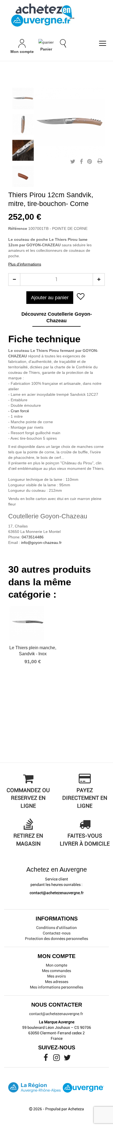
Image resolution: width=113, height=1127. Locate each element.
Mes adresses (56, 981)
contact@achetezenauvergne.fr (57, 893)
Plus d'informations (24, 264)
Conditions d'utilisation (56, 927)
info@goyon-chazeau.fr (41, 542)
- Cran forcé (18, 411)
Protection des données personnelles (56, 938)
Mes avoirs (56, 976)
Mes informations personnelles (56, 987)
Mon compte (56, 965)
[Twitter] (67, 1059)
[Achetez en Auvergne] (42, 15)
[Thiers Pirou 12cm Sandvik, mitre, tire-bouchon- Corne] (23, 98)
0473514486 (33, 537)
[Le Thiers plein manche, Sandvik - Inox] (32, 623)
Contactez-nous (56, 933)
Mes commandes (56, 970)
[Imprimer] (99, 161)
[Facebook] (46, 1059)
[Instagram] (57, 1059)
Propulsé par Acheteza (64, 1109)
